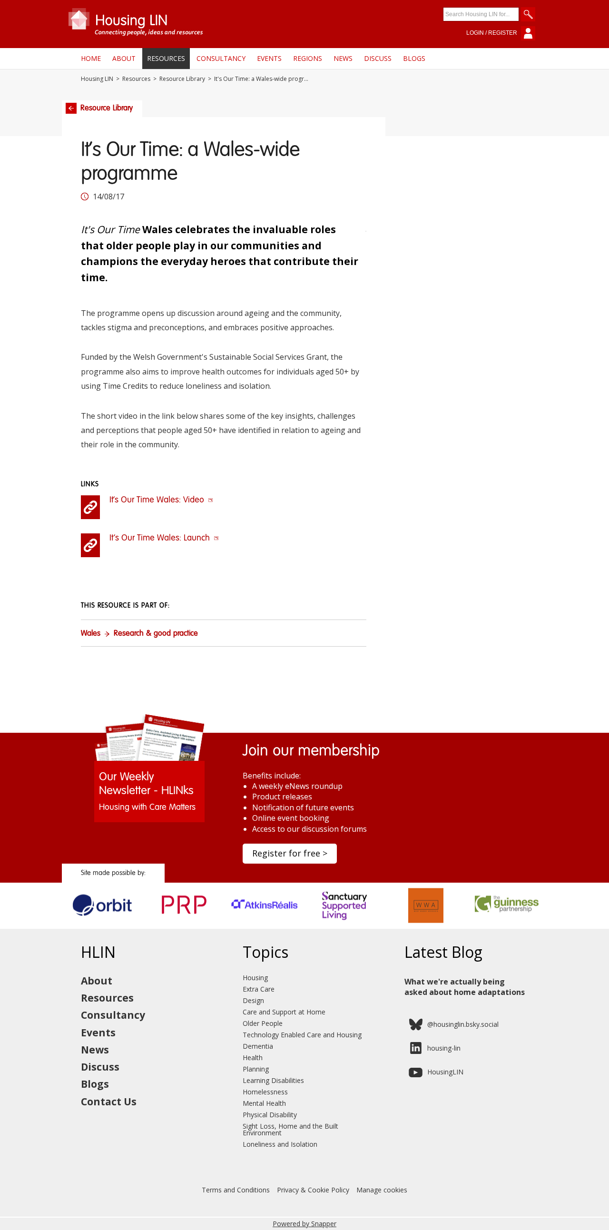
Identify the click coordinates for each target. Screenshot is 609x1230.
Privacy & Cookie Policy (313, 1189)
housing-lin (444, 1048)
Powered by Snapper (304, 1223)
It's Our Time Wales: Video (157, 500)
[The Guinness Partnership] (507, 925)
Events (269, 58)
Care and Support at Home (284, 1011)
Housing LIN (97, 79)
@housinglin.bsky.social (463, 1024)
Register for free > (289, 853)
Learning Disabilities (273, 1080)
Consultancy (221, 58)
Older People (263, 1023)
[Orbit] (102, 925)
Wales (90, 634)
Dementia (258, 1046)
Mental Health (264, 1103)
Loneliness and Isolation (280, 1144)
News (343, 58)
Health (253, 1057)
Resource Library (182, 79)
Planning (256, 1068)
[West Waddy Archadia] (426, 925)
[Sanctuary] (345, 925)
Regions (307, 58)
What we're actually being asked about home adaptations (464, 986)
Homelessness (265, 1091)
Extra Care (259, 989)
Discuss (378, 58)
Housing (255, 977)
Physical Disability (270, 1114)
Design (253, 1000)
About (124, 58)
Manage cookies (381, 1189)
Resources (166, 58)
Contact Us (109, 1101)
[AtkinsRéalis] (264, 925)
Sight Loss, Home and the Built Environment (290, 1129)
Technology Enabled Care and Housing (302, 1034)
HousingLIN (445, 1071)
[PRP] (183, 925)
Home (91, 58)
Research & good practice (156, 634)
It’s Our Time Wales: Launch (160, 538)
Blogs (414, 58)
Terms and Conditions (236, 1189)
